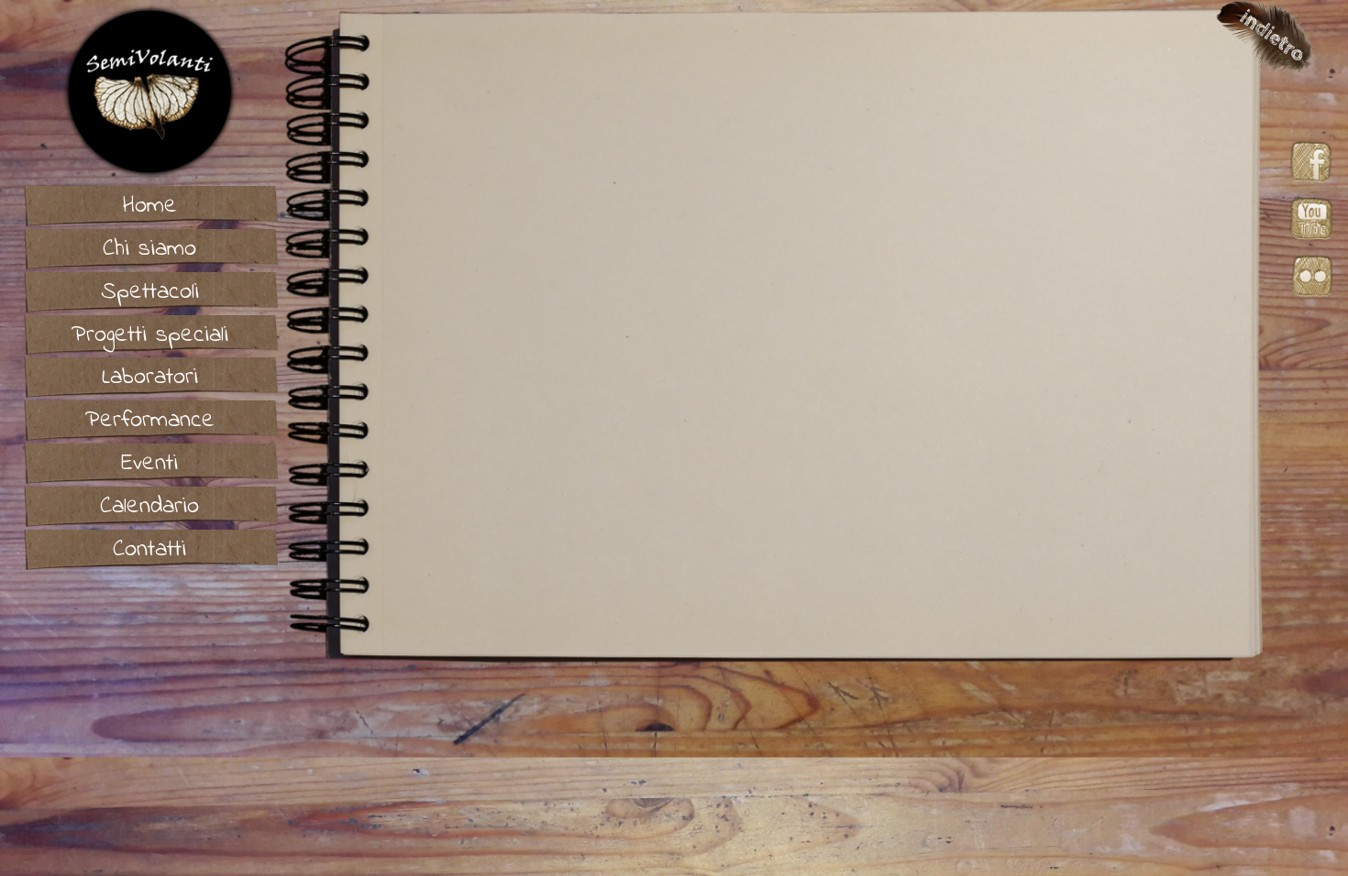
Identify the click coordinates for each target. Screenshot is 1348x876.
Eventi (149, 463)
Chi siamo (149, 249)
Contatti (149, 549)
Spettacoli (150, 292)
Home (150, 206)
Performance (150, 420)
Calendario (149, 506)
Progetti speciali (150, 335)
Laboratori (150, 377)
